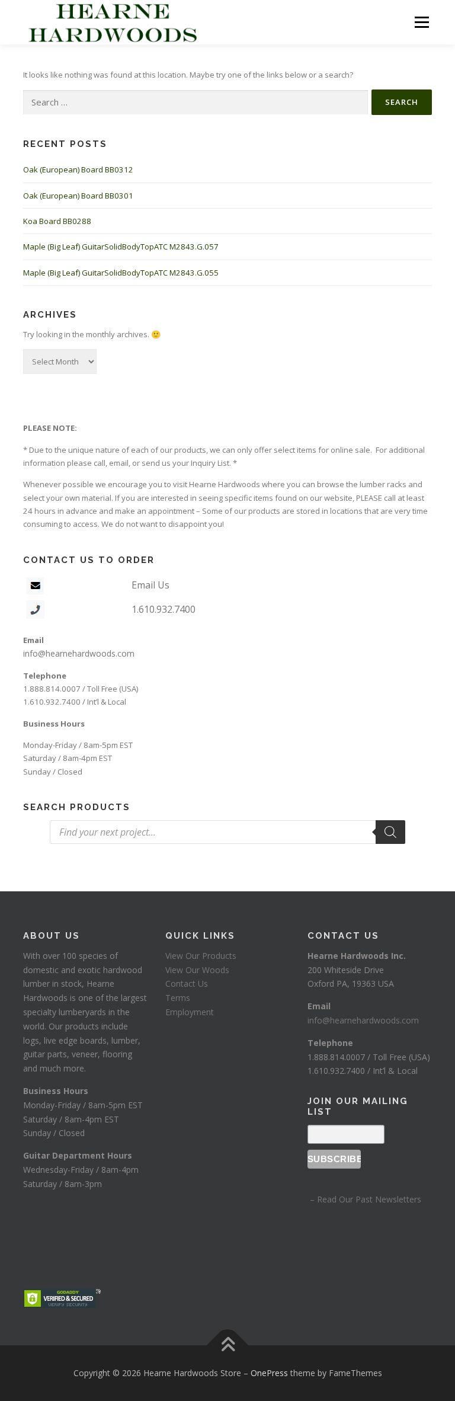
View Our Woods (197, 969)
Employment (189, 1012)
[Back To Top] (228, 1346)
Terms (177, 997)
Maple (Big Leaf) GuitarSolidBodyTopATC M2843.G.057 (121, 246)
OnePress (269, 1372)
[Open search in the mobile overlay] (227, 832)
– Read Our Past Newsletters (364, 1199)
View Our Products (200, 955)
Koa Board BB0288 (57, 221)
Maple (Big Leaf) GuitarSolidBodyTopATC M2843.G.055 (121, 272)
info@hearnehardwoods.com (78, 653)
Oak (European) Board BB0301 (78, 195)
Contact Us (186, 983)
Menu (421, 22)
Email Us (150, 584)
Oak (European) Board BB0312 (78, 169)
